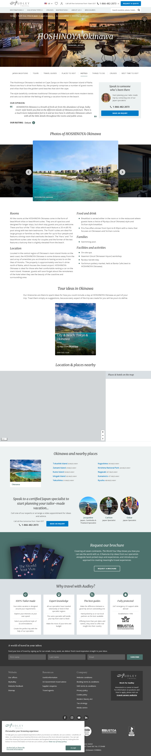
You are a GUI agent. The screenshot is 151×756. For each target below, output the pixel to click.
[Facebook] (65, 717)
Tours (36, 73)
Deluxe (28, 122)
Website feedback (15, 686)
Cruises (50, 10)
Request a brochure (107, 568)
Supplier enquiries (49, 686)
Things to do (98, 73)
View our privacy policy (58, 742)
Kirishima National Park (108, 467)
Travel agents (48, 690)
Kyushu (101, 480)
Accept (73, 748)
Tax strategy (82, 703)
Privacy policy (82, 690)
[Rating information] (33, 122)
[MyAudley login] (61, 3)
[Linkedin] (86, 717)
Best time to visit (130, 73)
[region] (53, 406)
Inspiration (61, 10)
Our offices (12, 677)
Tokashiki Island (60, 463)
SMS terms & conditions (86, 686)
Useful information (49, 677)
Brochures (90, 10)
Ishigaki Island (59, 476)
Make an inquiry (120, 113)
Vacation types (34, 10)
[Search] (139, 10)
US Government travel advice (54, 682)
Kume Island (58, 472)
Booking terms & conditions (88, 682)
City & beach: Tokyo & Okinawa (72, 337)
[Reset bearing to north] (103, 439)
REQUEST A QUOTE (131, 3)
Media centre (82, 707)
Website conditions (84, 677)
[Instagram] (72, 717)
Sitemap (11, 690)
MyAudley (12, 682)
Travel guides (50, 73)
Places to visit (69, 73)
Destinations (16, 10)
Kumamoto (103, 476)
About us (76, 10)
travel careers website (127, 695)
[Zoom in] (103, 432)
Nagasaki (102, 472)
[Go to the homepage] (19, 3)
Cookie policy (82, 694)
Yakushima (58, 480)
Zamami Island (59, 467)
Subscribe (134, 657)
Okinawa (16, 484)
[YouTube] (79, 717)
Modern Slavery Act (84, 699)
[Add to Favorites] (144, 19)
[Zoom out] (103, 435)
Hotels (84, 73)
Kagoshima (103, 463)
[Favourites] (56, 3)
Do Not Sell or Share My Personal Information (16, 748)
